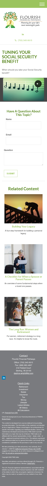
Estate (23, 392)
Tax (23, 397)
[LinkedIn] (23, 34)
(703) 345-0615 (25, 40)
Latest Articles (23, 405)
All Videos (23, 407)
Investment (23, 389)
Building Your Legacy (23, 226)
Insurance (23, 394)
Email (8, 134)
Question (8, 150)
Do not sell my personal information (16, 453)
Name (9, 119)
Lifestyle (23, 402)
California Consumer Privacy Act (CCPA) (28, 449)
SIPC (33, 463)
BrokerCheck (6, 419)
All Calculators (23, 410)
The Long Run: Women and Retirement (23, 331)
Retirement (23, 386)
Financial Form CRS (11, 413)
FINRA (29, 463)
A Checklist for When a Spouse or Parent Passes (23, 278)
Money (23, 399)
